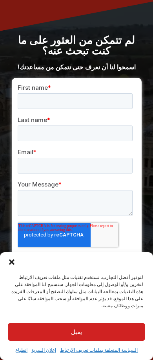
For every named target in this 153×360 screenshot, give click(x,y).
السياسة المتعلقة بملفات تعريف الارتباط (99, 350)
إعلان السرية (43, 350)
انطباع (21, 350)
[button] (12, 262)
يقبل (76, 332)
